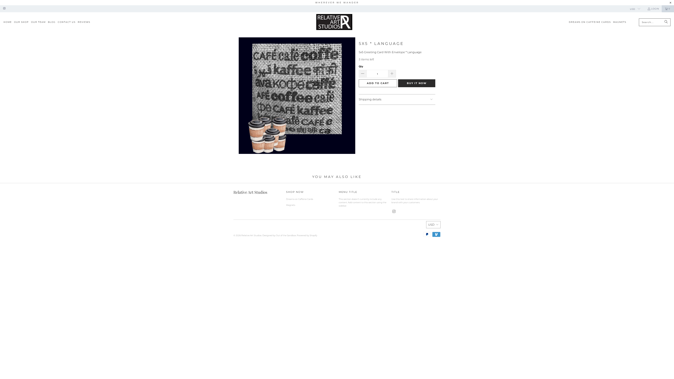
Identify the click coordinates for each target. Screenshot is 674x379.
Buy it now (417, 83)
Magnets (290, 205)
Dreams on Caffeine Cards (299, 199)
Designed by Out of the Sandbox (279, 235)
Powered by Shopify (307, 235)
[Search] (666, 22)
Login (655, 8)
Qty (361, 66)
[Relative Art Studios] (334, 22)
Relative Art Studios (251, 235)
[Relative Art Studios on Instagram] (4, 8)
